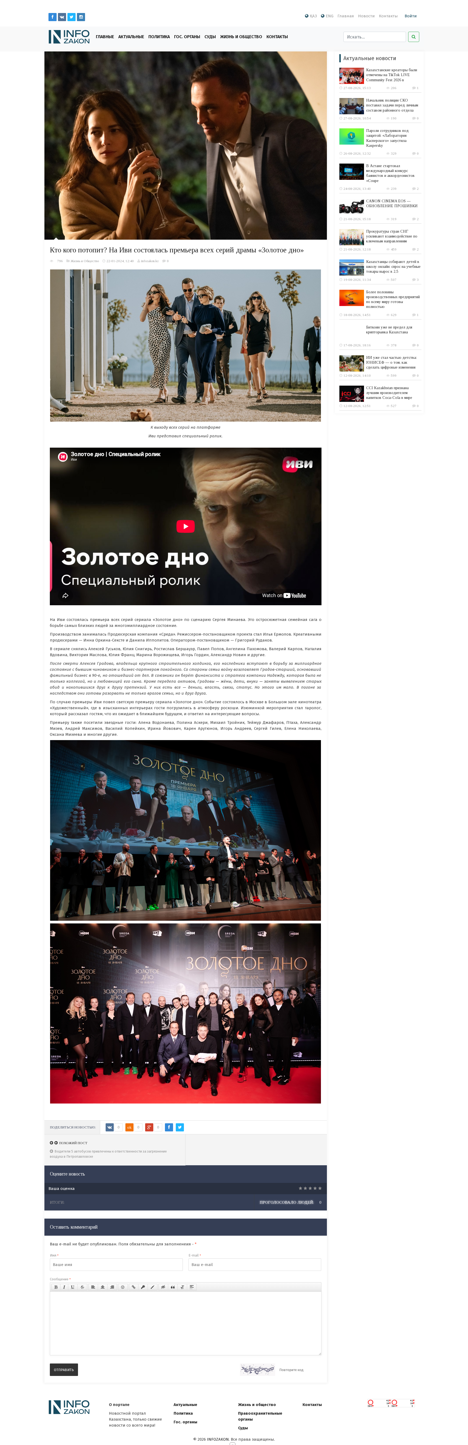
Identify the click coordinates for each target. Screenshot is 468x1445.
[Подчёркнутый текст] (73, 1287)
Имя (54, 1255)
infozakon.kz (150, 261)
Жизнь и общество (257, 1404)
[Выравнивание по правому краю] (112, 1287)
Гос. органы (187, 36)
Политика (159, 36)
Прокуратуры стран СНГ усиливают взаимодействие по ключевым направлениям (391, 236)
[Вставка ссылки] (133, 1287)
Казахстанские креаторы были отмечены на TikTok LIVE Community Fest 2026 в (391, 75)
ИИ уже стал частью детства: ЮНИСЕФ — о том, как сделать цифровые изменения (391, 362)
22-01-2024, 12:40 (120, 261)
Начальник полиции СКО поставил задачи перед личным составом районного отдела (392, 105)
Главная (345, 16)
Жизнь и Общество (241, 36)
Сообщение (60, 1279)
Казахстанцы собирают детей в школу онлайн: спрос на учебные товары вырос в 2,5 (393, 267)
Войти (411, 16)
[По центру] (103, 1287)
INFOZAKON (218, 1439)
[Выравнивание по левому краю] (93, 1287)
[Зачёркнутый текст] (82, 1287)
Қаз (313, 16)
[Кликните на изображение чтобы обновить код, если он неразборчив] (257, 1369)
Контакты (388, 16)
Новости (366, 16)
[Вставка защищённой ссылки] (143, 1287)
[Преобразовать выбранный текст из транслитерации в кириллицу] (182, 1287)
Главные (105, 36)
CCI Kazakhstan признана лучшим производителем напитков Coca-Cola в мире (389, 393)
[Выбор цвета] (152, 1287)
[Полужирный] (55, 1287)
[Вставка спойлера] (192, 1287)
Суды (210, 36)
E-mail (194, 1255)
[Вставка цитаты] (173, 1287)
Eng (329, 16)
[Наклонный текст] (64, 1287)
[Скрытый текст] (163, 1287)
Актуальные (131, 36)
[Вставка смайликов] (123, 1287)
